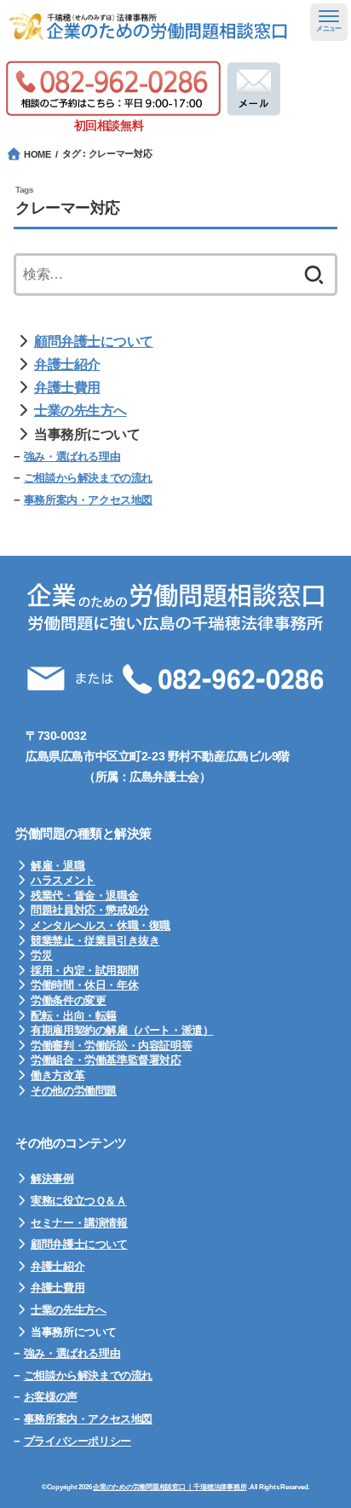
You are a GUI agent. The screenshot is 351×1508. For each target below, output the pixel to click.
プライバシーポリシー (77, 1441)
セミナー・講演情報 (79, 1222)
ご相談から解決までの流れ (88, 477)
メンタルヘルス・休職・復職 (100, 925)
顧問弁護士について (93, 341)
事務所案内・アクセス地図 (88, 500)
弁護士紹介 (67, 364)
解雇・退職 (57, 865)
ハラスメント (63, 880)
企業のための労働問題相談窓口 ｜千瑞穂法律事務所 (169, 1487)
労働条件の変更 (68, 1000)
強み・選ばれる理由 (72, 456)
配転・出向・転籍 (74, 1015)
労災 (41, 955)
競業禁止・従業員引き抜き (95, 940)
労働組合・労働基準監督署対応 (106, 1060)
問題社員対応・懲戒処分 (90, 910)
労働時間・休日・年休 (84, 985)
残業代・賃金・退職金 (84, 895)
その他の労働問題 (74, 1090)
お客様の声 (51, 1396)
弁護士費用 (67, 387)
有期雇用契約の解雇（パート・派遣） (122, 1030)
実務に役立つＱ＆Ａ (79, 1200)
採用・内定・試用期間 (84, 970)
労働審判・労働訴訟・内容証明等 (111, 1045)
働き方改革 (57, 1075)
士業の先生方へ (80, 410)
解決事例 (52, 1178)
